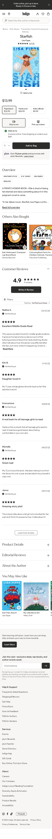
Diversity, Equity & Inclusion (14, 791)
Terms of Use (25, 824)
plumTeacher (8, 744)
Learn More (9, 644)
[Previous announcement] (3, 5)
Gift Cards (6, 758)
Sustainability (8, 795)
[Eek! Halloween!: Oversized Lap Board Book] (14, 235)
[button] (3, 14)
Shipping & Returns (10, 696)
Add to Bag (31, 145)
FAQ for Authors (9, 716)
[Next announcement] (49, 5)
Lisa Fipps (26, 40)
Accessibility (7, 805)
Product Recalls (9, 800)
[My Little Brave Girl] (36, 595)
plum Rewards (8, 739)
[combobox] (28, 20)
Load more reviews (26, 533)
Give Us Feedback (10, 711)
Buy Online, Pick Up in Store (14, 763)
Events (5, 734)
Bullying (25, 32)
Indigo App (7, 753)
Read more (8, 349)
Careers (5, 776)
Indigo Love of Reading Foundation (17, 786)
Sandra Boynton (8, 258)
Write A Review (26, 289)
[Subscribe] (46, 666)
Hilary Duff (27, 615)
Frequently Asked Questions (15, 692)
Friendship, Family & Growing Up (34, 29)
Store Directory (9, 748)
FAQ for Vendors (9, 721)
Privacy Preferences (9, 824)
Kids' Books (14, 29)
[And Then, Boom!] (12, 595)
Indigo (10, 820)
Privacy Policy (35, 820)
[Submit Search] (5, 20)
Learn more (28, 156)
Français (21, 814)
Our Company (8, 781)
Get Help (6, 701)
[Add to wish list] (25, 247)
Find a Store (7, 706)
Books (5, 29)
